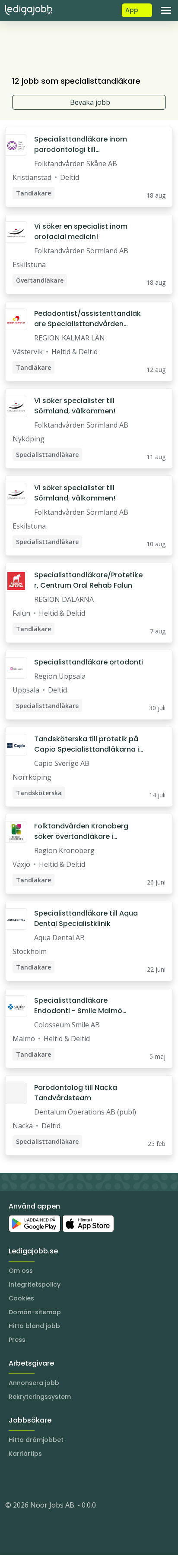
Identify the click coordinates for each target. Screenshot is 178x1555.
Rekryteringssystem (40, 1396)
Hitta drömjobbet (36, 1439)
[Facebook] (47, 1479)
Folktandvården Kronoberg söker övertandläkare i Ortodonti (81, 831)
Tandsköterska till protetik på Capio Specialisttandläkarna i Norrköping (86, 744)
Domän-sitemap (35, 1312)
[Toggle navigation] (166, 10)
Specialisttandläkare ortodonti (88, 662)
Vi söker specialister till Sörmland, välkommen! (74, 406)
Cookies (21, 1298)
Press (17, 1339)
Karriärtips (25, 1453)
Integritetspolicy (34, 1284)
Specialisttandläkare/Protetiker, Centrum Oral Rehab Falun (88, 580)
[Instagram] (12, 1479)
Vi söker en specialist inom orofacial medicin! (80, 231)
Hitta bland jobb (34, 1326)
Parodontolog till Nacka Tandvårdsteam (75, 1093)
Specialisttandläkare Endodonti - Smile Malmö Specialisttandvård (78, 1005)
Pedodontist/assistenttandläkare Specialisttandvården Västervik (87, 318)
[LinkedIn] (29, 1479)
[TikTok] (64, 1479)
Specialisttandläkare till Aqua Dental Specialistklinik (86, 918)
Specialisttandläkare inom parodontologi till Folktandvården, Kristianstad (85, 144)
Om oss (21, 1270)
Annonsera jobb (34, 1383)
